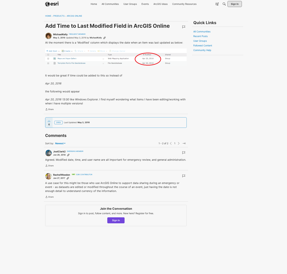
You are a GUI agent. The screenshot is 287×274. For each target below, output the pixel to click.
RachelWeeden (61, 174)
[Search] (224, 4)
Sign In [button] (116, 220)
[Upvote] (49, 121)
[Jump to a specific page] (184, 143)
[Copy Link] (104, 37)
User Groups (200, 40)
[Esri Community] (52, 3)
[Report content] (184, 27)
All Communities (201, 31)
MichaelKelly (60, 34)
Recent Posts (200, 36)
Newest (59, 143)
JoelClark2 (59, 151)
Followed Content (202, 45)
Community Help (202, 50)
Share (49, 109)
